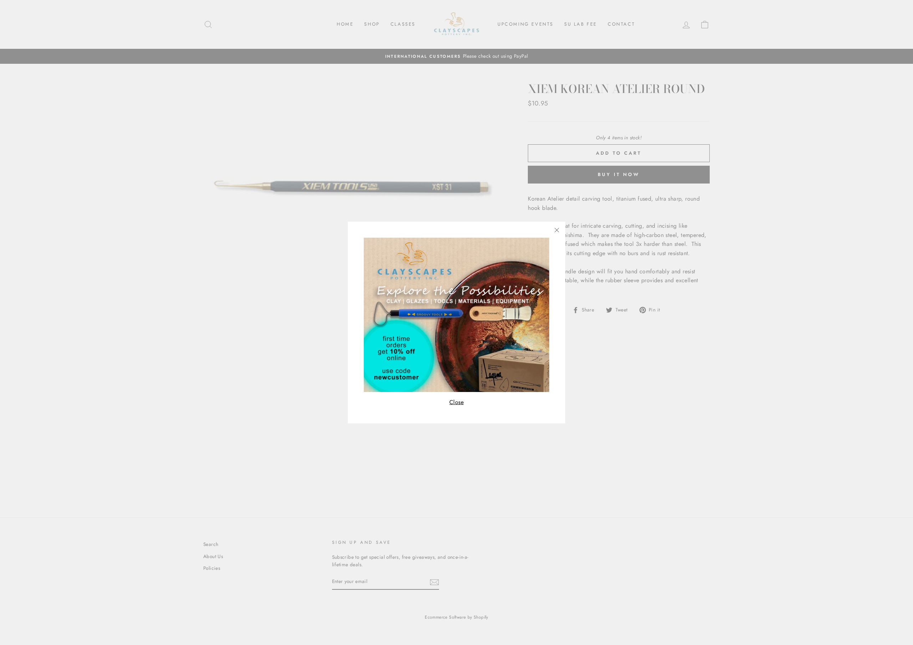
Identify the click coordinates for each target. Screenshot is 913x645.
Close (456, 402)
